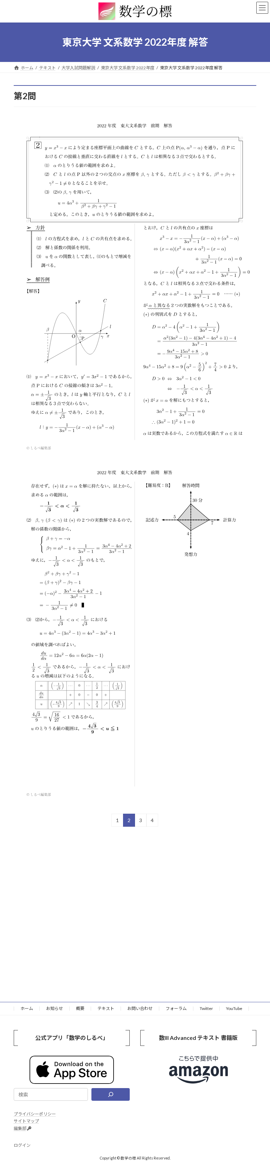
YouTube (234, 1008)
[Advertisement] (135, 909)
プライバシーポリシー (35, 1114)
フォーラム (176, 1008)
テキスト (105, 1008)
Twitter (206, 1008)
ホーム (26, 1008)
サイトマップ (26, 1121)
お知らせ (54, 1008)
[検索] (110, 1094)
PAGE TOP (257, 1126)
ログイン (22, 1145)
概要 (80, 1008)
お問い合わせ (140, 1008)
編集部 (20, 1128)
